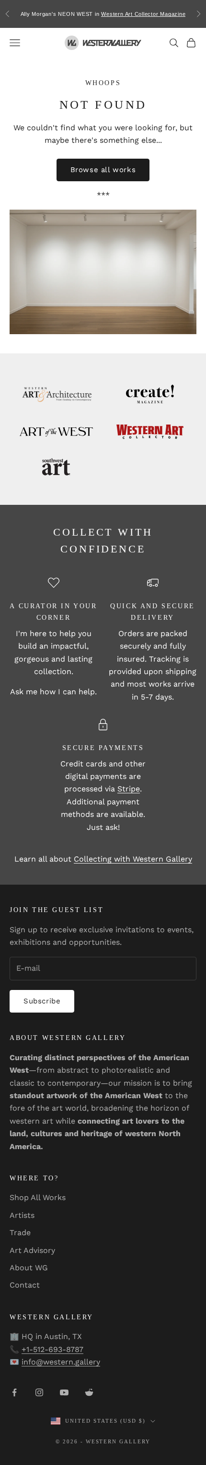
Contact (25, 1285)
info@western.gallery (61, 1361)
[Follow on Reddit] (89, 1392)
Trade (20, 1232)
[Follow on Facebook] (14, 1392)
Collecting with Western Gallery (133, 859)
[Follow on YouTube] (64, 1392)
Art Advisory (32, 1250)
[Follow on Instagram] (39, 1392)
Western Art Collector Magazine (143, 14)
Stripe (128, 788)
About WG (29, 1267)
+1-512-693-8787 (52, 1349)
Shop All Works (38, 1197)
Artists (22, 1215)
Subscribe (41, 1001)
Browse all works (103, 169)
